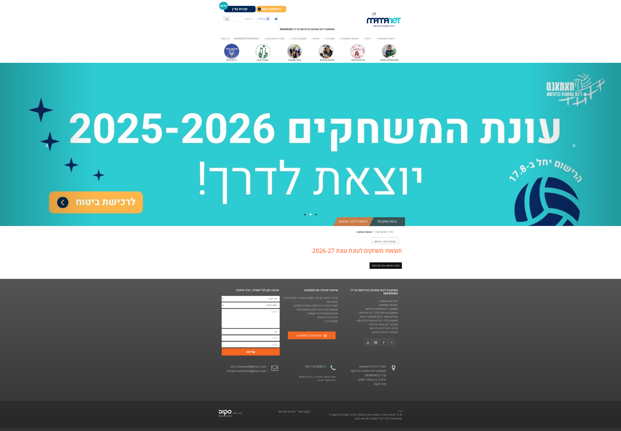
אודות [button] (316, 38)
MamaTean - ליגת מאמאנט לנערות (379, 316)
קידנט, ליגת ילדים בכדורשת (384, 328)
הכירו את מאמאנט (388, 301)
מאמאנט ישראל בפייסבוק (385, 332)
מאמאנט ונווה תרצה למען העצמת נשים (317, 309)
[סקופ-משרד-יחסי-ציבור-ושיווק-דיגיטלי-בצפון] (225, 413)
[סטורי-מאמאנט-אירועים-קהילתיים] (326, 51)
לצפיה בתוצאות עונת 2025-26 (386, 265)
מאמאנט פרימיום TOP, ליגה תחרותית (378, 312)
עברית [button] (262, 18)
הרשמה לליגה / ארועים (353, 221)
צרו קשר (225, 38)
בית (391, 231)
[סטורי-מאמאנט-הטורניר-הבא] (263, 51)
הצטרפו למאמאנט (388, 305)
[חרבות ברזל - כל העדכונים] (231, 51)
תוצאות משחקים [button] (350, 38)
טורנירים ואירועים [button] (275, 38)
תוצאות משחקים (364, 231)
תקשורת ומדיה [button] (298, 38)
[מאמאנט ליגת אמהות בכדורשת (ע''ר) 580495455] (384, 19)
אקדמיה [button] (330, 38)
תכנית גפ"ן (239, 9)
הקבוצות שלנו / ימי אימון (385, 241)
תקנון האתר (304, 411)
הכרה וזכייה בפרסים (328, 317)
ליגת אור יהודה (381, 231)
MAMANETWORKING (246, 38)
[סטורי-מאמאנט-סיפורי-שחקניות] (294, 51)
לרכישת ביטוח (271, 9)
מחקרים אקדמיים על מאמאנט (322, 313)
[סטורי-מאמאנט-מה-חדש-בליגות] (357, 51)
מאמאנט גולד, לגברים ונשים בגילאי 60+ (377, 320)
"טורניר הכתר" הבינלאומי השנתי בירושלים (316, 305)
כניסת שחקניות (387, 221)
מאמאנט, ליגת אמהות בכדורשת (381, 309)
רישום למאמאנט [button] (386, 38)
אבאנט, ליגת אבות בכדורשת (383, 324)
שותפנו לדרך (331, 321)
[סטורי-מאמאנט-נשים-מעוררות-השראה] (389, 51)
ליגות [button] (368, 38)
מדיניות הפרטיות (286, 411)
